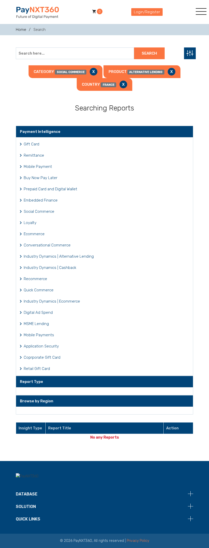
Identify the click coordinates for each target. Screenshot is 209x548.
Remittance (34, 155)
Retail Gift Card (37, 368)
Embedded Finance (41, 200)
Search (149, 53)
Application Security (41, 346)
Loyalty (30, 222)
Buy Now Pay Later (40, 178)
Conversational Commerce (47, 245)
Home (21, 29)
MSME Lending (36, 323)
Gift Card (31, 144)
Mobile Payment (38, 166)
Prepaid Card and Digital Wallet (50, 189)
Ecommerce (34, 234)
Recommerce (35, 279)
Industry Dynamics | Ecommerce (52, 301)
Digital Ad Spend (38, 312)
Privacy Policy (138, 541)
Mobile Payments (39, 335)
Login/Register (147, 12)
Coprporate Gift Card (42, 357)
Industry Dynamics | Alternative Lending (59, 256)
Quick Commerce (39, 290)
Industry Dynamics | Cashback (50, 267)
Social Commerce (39, 211)
